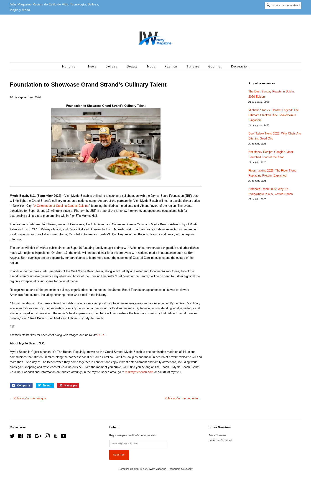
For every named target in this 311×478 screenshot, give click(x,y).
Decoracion (240, 66)
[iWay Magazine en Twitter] (12, 437)
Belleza (111, 66)
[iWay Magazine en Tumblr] (55, 437)
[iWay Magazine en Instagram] (47, 437)
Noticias (69, 66)
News (92, 66)
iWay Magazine (158, 469)
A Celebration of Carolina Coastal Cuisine (61, 205)
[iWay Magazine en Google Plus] (38, 437)
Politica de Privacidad (220, 440)
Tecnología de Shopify (180, 469)
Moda (151, 66)
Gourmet (215, 66)
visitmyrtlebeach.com (139, 372)
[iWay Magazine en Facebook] (20, 437)
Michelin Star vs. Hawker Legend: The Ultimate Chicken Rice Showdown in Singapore (273, 115)
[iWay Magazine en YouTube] (63, 437)
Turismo (192, 66)
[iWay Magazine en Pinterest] (28, 437)
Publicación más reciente (181, 398)
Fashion (171, 66)
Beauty (132, 66)
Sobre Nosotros (217, 435)
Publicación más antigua (30, 398)
